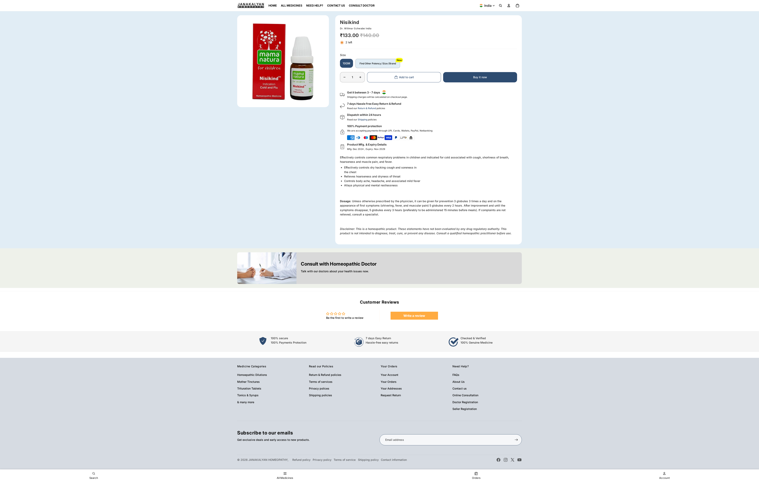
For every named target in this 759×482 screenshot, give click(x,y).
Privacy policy (322, 459)
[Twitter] (512, 459)
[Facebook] (498, 459)
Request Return (391, 395)
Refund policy (301, 459)
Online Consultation (465, 395)
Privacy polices (319, 388)
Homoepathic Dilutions (252, 374)
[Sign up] (516, 440)
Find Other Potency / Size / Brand (378, 63)
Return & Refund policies (325, 374)
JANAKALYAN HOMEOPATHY (268, 459)
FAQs (455, 374)
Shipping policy (368, 459)
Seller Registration (464, 409)
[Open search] (500, 5)
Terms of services (320, 381)
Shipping (362, 119)
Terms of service (345, 459)
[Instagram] (505, 459)
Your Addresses (391, 388)
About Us (458, 381)
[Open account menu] (508, 5)
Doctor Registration (465, 402)
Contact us (459, 388)
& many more (245, 402)
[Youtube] (519, 459)
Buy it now (480, 77)
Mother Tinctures (248, 381)
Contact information (394, 459)
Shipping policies (320, 395)
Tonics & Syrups (248, 395)
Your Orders (388, 381)
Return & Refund (367, 108)
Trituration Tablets (249, 388)
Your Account (389, 374)
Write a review (414, 316)
